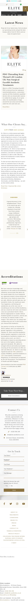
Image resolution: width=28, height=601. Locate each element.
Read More (6, 107)
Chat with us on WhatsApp (8, 595)
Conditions (14, 517)
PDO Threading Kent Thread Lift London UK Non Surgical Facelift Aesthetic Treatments (13, 79)
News (14, 525)
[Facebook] (4, 503)
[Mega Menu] (25, 8)
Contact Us (14, 528)
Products (14, 520)
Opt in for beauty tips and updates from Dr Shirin (11, 482)
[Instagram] (17, 503)
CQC (2, 355)
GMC (14, 351)
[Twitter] (11, 503)
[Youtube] (23, 503)
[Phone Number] (7, 4)
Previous (0, 229)
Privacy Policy (14, 533)
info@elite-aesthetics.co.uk (15, 434)
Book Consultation (14, 395)
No (12, 485)
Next (27, 229)
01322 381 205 (15, 431)
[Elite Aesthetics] (11, 8)
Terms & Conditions (14, 531)
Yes (6, 485)
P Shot (14, 543)
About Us (14, 512)
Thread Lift (14, 228)
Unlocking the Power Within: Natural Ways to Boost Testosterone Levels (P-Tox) (14, 538)
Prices (14, 523)
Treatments (14, 515)
